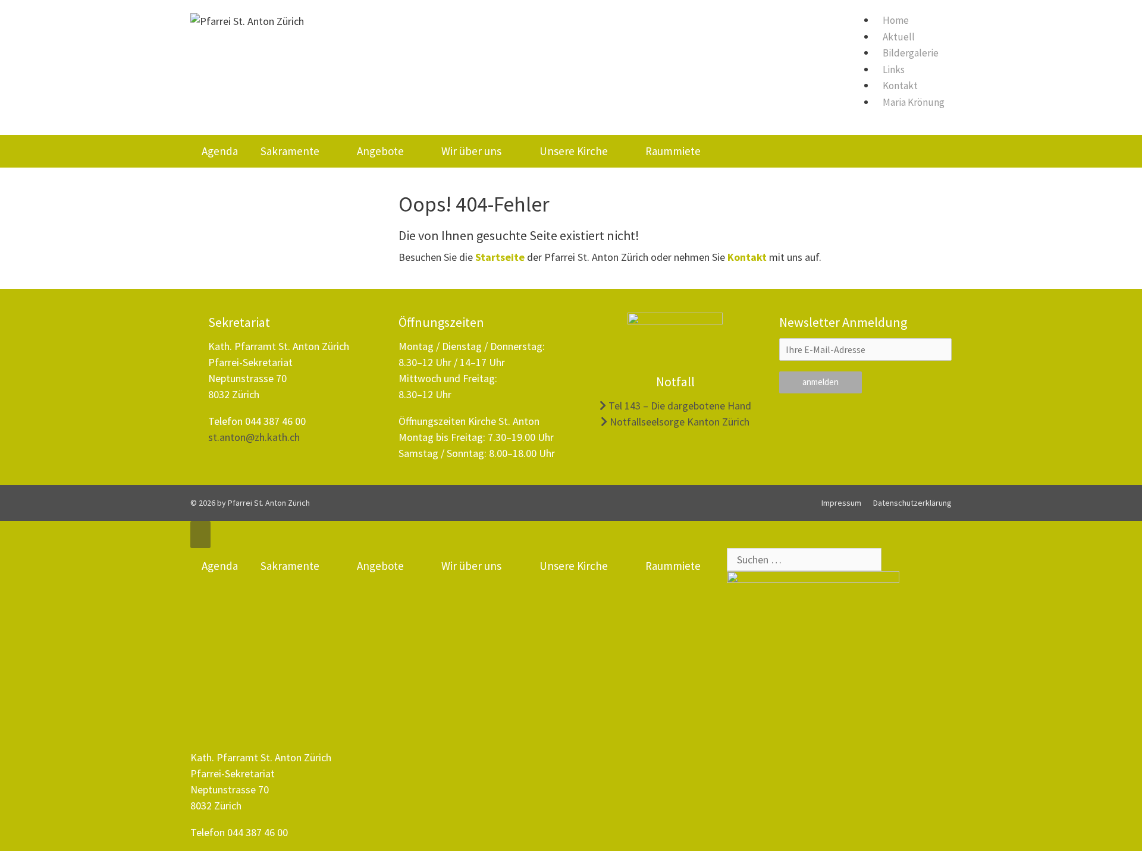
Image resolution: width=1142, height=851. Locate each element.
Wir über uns (471, 151)
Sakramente (290, 151)
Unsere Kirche (573, 151)
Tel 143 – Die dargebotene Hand (678, 405)
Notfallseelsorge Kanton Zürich (678, 421)
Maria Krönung (914, 102)
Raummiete (673, 151)
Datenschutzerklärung (912, 502)
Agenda (220, 151)
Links (894, 69)
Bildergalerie (911, 52)
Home (896, 20)
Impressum (841, 502)
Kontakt (900, 85)
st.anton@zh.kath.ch (254, 437)
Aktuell (899, 36)
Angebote (380, 151)
